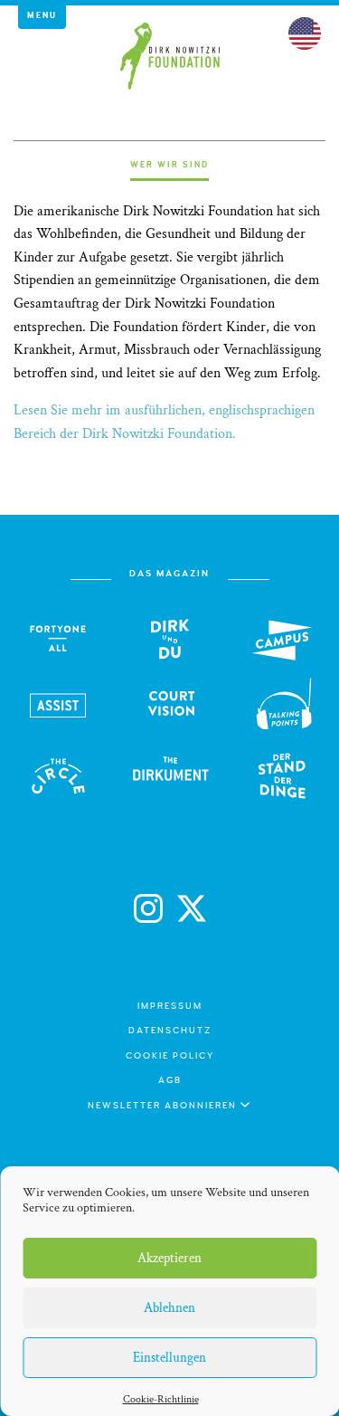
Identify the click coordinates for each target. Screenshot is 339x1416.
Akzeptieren (169, 1258)
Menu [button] (42, 15)
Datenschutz (170, 1030)
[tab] (169, 170)
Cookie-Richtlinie (161, 1399)
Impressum (169, 1006)
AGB (170, 1080)
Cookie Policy (170, 1055)
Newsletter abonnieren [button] (164, 1105)
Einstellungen (169, 1357)
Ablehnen (169, 1307)
